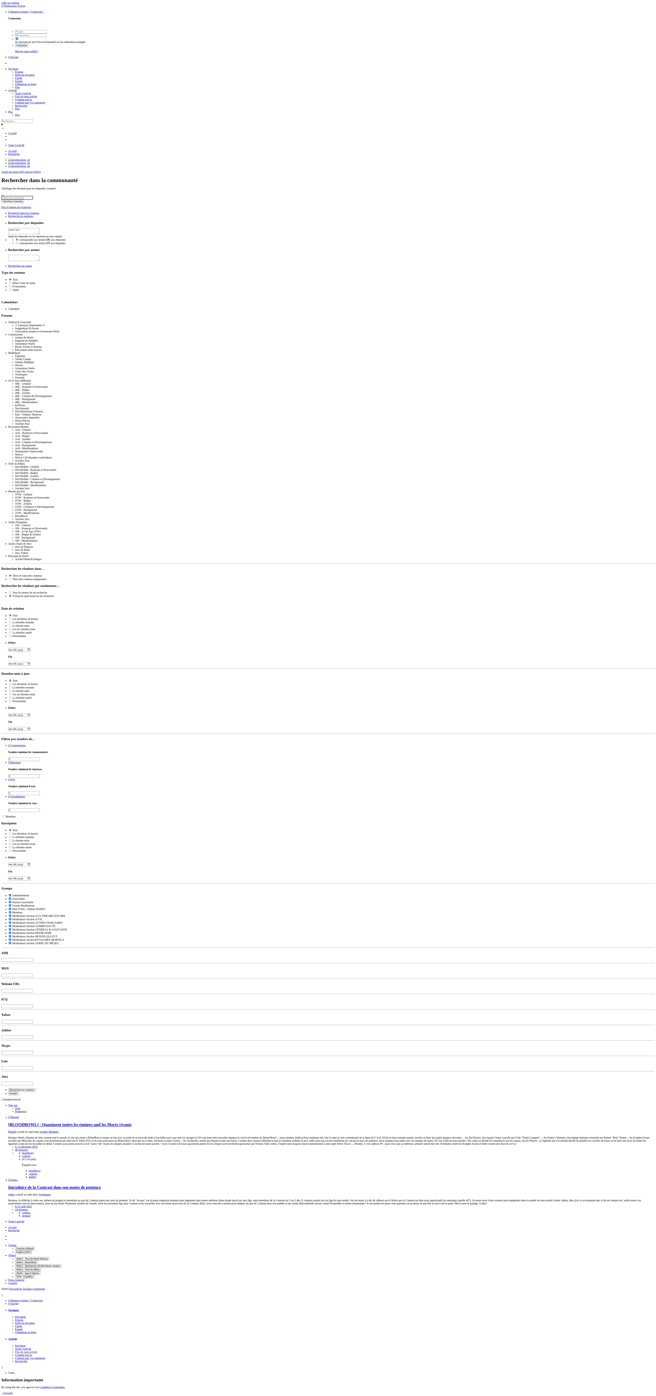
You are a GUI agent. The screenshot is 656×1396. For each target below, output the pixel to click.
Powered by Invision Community (27, 1288)
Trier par (12, 1105)
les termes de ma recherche (29, 592)
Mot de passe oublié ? (26, 51)
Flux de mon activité (26, 96)
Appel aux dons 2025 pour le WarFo (21, 171)
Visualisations (16, 796)
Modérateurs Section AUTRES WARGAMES (37, 922)
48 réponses (21, 1149)
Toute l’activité (23, 93)
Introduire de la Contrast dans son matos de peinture (54, 1187)
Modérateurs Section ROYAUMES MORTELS (38, 939)
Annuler (13, 1093)
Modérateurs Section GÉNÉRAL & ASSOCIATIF (39, 929)
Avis (11, 779)
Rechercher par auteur (20, 265)
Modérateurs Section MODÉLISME (32, 933)
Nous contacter (16, 1280)
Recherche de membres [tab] (20, 216)
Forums (19, 71)
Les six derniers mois (23, 629)
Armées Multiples (49, 1131)
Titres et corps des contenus (27, 575)
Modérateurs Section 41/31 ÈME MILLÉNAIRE (38, 915)
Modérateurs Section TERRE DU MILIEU (35, 943)
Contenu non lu (23, 99)
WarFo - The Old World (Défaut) (32, 1259)
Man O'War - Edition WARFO (28, 909)
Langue (12, 1245)
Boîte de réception (25, 75)
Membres (11, 816)
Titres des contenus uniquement (29, 579)
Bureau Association (22, 902)
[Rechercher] (2, 128)
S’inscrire (13, 57)
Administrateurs (20, 895)
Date (17, 1108)
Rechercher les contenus (22, 1090)
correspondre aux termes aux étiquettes (42, 239)
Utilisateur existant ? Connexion (26, 11)
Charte (18, 78)
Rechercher (21, 105)
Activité (12, 90)
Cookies (12, 1283)
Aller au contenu (10, 2)
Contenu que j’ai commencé (30, 102)
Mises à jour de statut (23, 283)
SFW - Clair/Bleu (24, 1276)
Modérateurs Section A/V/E (27, 919)
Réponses (14, 762)
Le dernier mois (20, 625)
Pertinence (20, 1111)
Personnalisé (19, 636)
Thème (12, 1255)
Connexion (21, 45)
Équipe (19, 81)
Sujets (15, 289)
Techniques (44, 1194)
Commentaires (17, 745)
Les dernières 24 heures (25, 618)
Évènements (19, 286)
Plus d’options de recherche (16, 207)
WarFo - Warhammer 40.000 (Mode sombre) (38, 1266)
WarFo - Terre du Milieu (27, 1269)
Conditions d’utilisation (52, 1387)
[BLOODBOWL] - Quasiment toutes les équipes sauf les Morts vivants (70, 1124)
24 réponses (21, 1209)
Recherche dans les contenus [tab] (23, 213)
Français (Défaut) (24, 1248)
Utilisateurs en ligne (25, 84)
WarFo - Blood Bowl (26, 1262)
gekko (11, 1194)
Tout (14, 279)
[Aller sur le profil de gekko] (13, 1180)
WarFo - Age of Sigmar (27, 1273)
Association (18, 898)
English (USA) (23, 1252)
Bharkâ (12, 1131)
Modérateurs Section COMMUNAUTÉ (34, 926)
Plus (17, 87)
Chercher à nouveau (13, 201)
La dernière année (22, 632)
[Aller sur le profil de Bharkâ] (13, 1117)
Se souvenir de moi (25, 42)
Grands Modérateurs (23, 905)
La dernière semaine (23, 622)
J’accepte (7, 1393)
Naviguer (13, 68)
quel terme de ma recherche (33, 596)
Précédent (20, 1316)
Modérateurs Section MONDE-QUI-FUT (34, 936)
